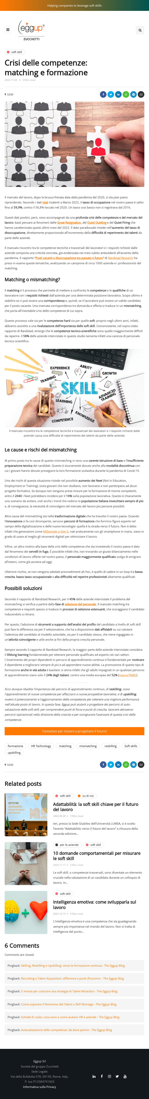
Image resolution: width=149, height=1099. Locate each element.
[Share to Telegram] (133, 94)
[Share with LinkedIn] (118, 94)
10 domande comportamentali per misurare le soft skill (96, 855)
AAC (133, 675)
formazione (15, 746)
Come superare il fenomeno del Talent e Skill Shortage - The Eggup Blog (68, 1004)
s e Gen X (62, 531)
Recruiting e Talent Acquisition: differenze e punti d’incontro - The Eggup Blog (72, 978)
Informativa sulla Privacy (39, 1087)
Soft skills (131, 746)
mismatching (88, 746)
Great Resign (65, 222)
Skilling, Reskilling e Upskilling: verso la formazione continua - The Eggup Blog (73, 965)
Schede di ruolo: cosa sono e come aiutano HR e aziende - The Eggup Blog (70, 1017)
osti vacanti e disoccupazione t (57, 258)
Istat (45, 202)
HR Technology (41, 746)
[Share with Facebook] (103, 94)
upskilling (14, 752)
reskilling (111, 746)
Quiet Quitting (96, 222)
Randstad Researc (120, 258)
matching (65, 746)
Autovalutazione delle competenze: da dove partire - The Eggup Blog (66, 1030)
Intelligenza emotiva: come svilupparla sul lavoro (94, 904)
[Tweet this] (110, 94)
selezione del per (76, 604)
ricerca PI (125, 675)
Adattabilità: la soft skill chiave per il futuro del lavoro (95, 806)
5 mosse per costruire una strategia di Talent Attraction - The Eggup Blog (69, 991)
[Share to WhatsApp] (126, 94)
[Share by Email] (141, 94)
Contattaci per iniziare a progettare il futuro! (74, 731)
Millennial (49, 531)
